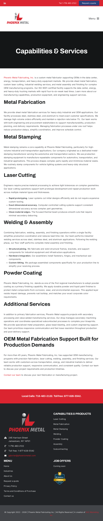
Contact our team (12, 375)
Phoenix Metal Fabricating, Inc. (19, 77)
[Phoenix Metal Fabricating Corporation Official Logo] (18, 12)
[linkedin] (5, 3)
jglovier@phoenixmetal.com (22, 455)
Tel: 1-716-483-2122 (67, 3)
